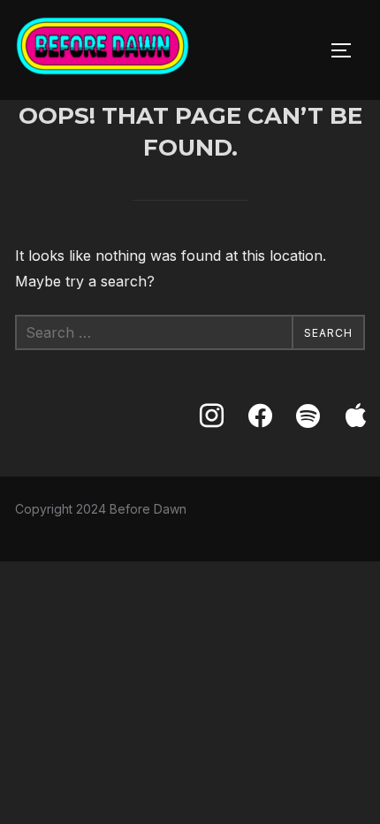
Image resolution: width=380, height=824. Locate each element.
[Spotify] (307, 416)
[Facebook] (260, 416)
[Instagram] (211, 416)
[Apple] (356, 416)
